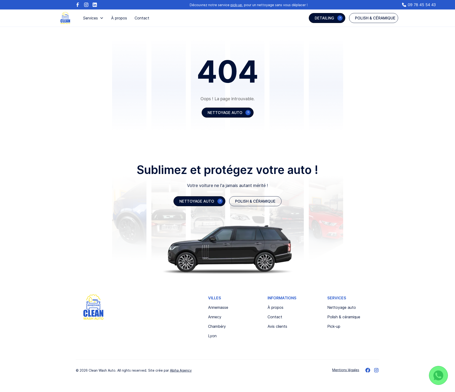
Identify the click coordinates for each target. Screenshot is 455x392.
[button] (93, 18)
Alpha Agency (181, 370)
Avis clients (277, 326)
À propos (119, 18)
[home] (65, 18)
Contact (142, 18)
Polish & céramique (343, 317)
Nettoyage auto (341, 307)
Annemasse (218, 307)
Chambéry (217, 326)
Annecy (214, 317)
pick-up (249, 5)
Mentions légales (345, 370)
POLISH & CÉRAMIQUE (255, 201)
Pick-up (333, 326)
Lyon (212, 335)
